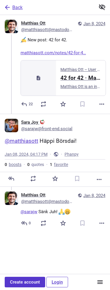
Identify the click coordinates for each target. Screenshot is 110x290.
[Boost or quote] (43, 104)
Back (17, 7)
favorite (59, 164)
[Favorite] (63, 104)
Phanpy (72, 154)
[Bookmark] (82, 104)
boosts (13, 164)
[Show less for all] (102, 7)
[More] (101, 104)
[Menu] (100, 282)
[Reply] (11, 178)
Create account (25, 282)
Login (57, 282)
